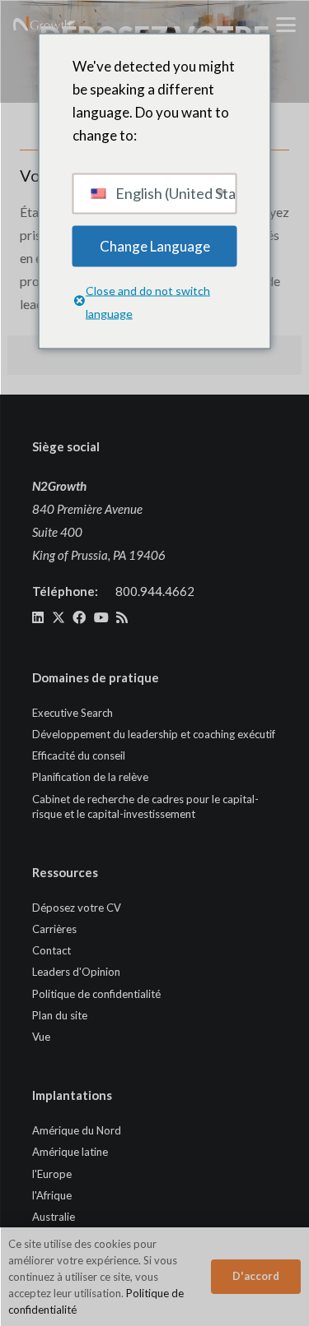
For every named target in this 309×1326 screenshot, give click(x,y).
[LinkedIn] (38, 617)
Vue (41, 1036)
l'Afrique (52, 1195)
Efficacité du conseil (78, 755)
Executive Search (72, 712)
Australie (53, 1216)
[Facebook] (79, 617)
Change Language (155, 245)
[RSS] (122, 617)
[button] (286, 25)
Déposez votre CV (76, 907)
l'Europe (52, 1173)
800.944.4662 (154, 591)
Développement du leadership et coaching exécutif (153, 734)
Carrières (54, 929)
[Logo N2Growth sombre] (42, 24)
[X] (58, 617)
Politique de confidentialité (96, 993)
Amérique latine (70, 1151)
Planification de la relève (90, 776)
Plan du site (59, 1015)
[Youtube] (101, 617)
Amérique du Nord (76, 1130)
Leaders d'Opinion (76, 971)
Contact (51, 950)
